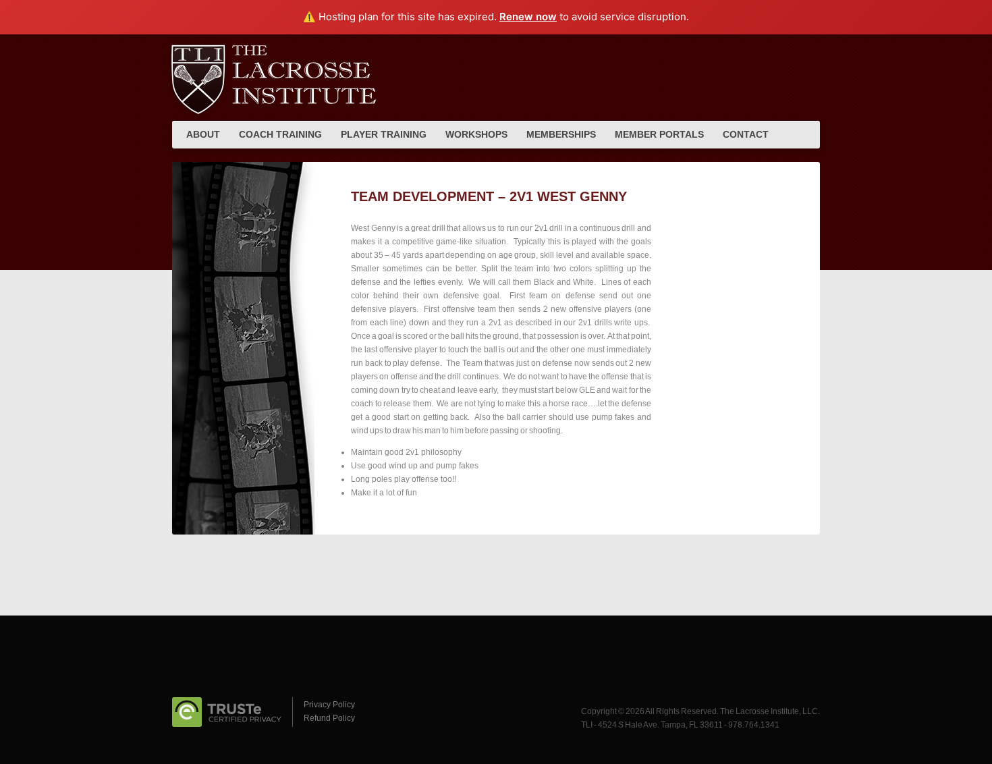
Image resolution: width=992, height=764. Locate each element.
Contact (746, 134)
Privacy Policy (329, 704)
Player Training (383, 134)
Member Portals (659, 134)
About (203, 134)
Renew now (528, 16)
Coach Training (280, 134)
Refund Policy (329, 718)
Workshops (476, 134)
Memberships (561, 134)
